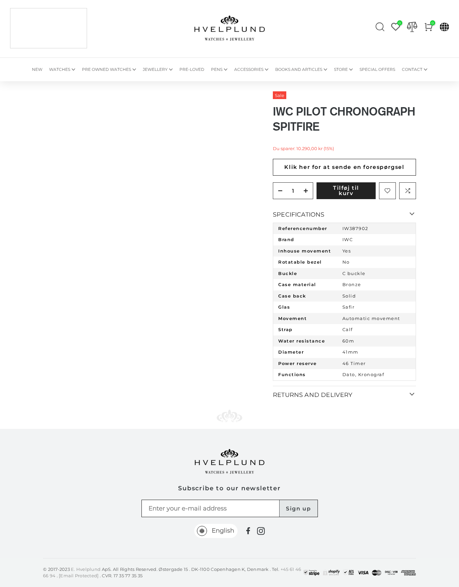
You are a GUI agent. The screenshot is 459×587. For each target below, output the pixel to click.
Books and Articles (298, 69)
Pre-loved (191, 69)
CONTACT (412, 69)
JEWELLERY (155, 69)
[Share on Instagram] (261, 531)
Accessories (248, 69)
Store (341, 69)
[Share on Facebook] (248, 530)
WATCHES (59, 69)
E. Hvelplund (85, 569)
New (37, 69)
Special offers (377, 69)
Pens (216, 69)
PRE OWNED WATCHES (106, 69)
